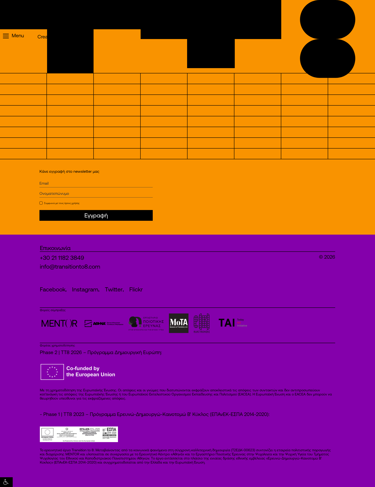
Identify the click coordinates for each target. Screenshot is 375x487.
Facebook (52, 289)
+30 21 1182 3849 (62, 257)
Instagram (85, 289)
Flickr (136, 289)
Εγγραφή (96, 215)
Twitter (114, 289)
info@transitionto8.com (70, 266)
